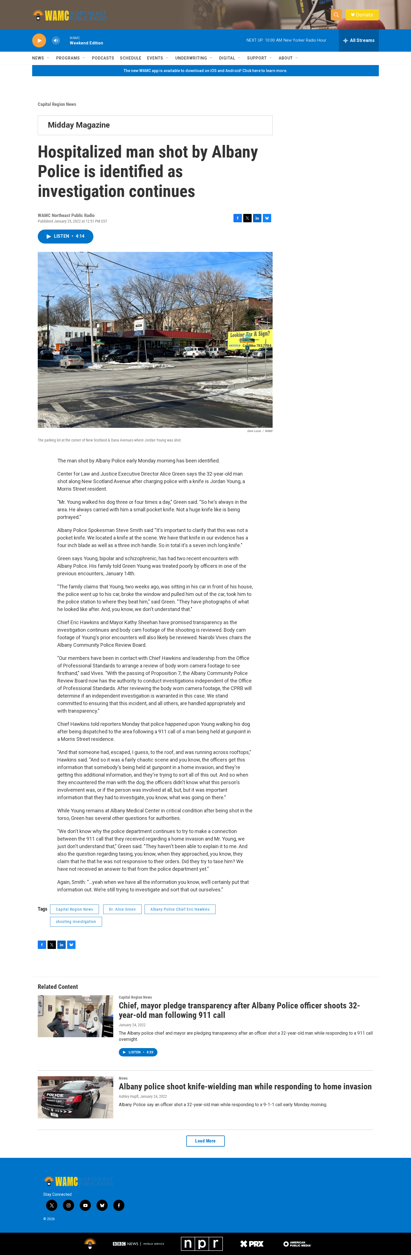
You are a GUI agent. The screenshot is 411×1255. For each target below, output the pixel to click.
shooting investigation (76, 921)
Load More (205, 1141)
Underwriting (191, 58)
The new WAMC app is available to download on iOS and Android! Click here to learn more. (205, 70)
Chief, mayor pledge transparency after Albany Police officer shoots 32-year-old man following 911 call (239, 1010)
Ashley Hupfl (128, 1096)
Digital (227, 58)
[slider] (65, 40)
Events (155, 58)
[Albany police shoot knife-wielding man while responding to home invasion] (75, 1097)
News (38, 58)
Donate (364, 15)
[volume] (56, 40)
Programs (68, 58)
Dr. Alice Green (122, 909)
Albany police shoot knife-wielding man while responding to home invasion (245, 1086)
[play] (39, 40)
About (286, 58)
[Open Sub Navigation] (48, 58)
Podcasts (103, 58)
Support (257, 58)
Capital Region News (57, 104)
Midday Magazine (79, 125)
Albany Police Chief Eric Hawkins (180, 909)
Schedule (130, 58)
